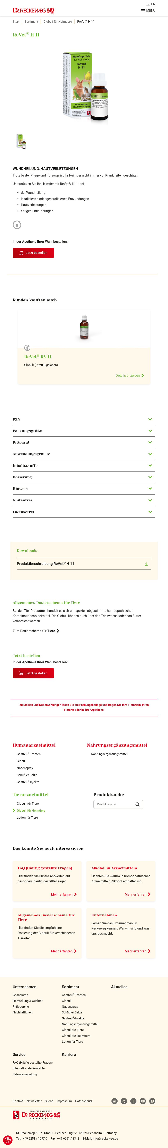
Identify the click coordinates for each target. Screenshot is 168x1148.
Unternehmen (104, 915)
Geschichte (20, 995)
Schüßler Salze (27, 775)
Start (16, 21)
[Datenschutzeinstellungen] (7, 1140)
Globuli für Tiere (28, 803)
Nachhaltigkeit (23, 1012)
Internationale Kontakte (29, 1068)
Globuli (21, 761)
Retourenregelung (25, 1074)
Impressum (64, 1101)
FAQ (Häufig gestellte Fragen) (45, 868)
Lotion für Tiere (27, 817)
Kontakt (18, 1101)
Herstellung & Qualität (28, 1001)
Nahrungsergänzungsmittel (109, 754)
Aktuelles (119, 986)
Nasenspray (25, 768)
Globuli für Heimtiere (57, 21)
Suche (49, 1101)
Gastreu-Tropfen (29, 754)
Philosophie (21, 1007)
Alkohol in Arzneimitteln (114, 868)
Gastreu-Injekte (28, 782)
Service (19, 1054)
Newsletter (34, 1101)
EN (153, 4)
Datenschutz (83, 1101)
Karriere (69, 1054)
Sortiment (31, 21)
